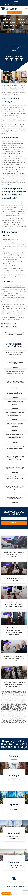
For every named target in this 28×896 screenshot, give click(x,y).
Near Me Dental (17, 722)
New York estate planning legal (7, 695)
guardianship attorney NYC (16, 719)
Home (3, 47)
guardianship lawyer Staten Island (10, 722)
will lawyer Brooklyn (16, 708)
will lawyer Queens (13, 709)
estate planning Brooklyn (9, 716)
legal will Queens (18, 691)
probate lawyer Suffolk (21, 702)
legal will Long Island (3, 691)
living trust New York (17, 692)
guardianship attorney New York (7, 719)
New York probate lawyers (15, 695)
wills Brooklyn (23, 711)
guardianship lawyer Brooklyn (17, 720)
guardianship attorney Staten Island (8, 720)
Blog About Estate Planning (12, 47)
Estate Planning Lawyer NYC (19, 721)
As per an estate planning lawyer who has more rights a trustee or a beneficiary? (15, 425)
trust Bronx (24, 706)
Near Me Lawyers (21, 722)
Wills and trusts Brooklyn (7, 710)
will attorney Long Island (9, 707)
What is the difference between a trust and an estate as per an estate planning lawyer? (15, 382)
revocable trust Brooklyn (6, 705)
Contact (25, 886)
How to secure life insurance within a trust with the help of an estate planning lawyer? (15, 488)
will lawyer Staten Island (19, 709)
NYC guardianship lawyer (23, 695)
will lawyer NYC (8, 709)
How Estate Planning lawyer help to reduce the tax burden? (15, 353)
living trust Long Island (11, 692)
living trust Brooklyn (5, 692)
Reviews (18, 886)
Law (8, 324)
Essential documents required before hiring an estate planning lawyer (15, 372)
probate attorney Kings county (14, 696)
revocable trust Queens (14, 706)
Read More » (15, 358)
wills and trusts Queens (10, 711)
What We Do (11, 886)
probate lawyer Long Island (4, 701)
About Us (3, 886)
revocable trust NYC (8, 706)
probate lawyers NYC (7, 702)
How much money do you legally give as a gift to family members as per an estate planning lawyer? (15, 414)
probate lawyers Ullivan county (5, 703)
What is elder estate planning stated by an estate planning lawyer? (15, 447)
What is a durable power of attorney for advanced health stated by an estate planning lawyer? (15, 458)
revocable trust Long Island (14, 705)
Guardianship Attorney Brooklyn (14, 882)
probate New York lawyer (21, 703)
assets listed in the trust (11, 171)
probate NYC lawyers (10, 704)
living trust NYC (22, 692)
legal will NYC (14, 691)
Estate (5, 324)
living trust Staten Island (8, 693)
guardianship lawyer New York (10, 721)
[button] (26, 8)
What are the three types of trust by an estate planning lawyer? (14, 392)
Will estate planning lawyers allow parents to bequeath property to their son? (14, 403)
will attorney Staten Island (9, 708)
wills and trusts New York (22, 710)
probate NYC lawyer (4, 704)
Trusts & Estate (12, 8)
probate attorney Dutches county (5, 696)
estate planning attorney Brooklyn (11, 717)
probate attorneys (17, 130)
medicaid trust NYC (11, 694)
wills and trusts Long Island (15, 710)
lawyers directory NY (21, 705)
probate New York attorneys (14, 703)
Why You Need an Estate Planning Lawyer (15, 362)
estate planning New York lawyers (5, 718)
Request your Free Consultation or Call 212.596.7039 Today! (14, 744)
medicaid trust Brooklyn (14, 693)
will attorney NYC (21, 707)
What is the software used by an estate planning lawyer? (15, 498)
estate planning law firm (12, 9)
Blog (21, 886)
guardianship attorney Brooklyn (15, 718)
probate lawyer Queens (19, 701)
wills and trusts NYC (3, 711)
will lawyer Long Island (22, 708)
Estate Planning (7, 326)
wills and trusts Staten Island (17, 711)
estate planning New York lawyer (21, 717)
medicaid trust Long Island (22, 693)
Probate (15, 326)
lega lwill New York (9, 691)
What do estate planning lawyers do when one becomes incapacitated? (15, 468)
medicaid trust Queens (17, 694)
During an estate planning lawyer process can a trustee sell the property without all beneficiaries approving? (14, 437)
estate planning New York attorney (18, 716)
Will (15, 324)
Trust (11, 324)
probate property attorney (17, 704)
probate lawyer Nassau (12, 701)
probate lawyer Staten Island (14, 702)
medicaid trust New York (4, 694)
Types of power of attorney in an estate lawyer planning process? (15, 477)
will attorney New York (16, 707)
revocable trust (20, 706)
